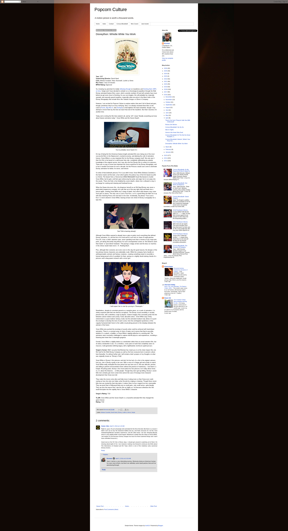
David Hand (114, 412)
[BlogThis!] (121, 410)
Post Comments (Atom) (111, 509)
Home (98, 24)
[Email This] (119, 410)
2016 (166, 94)
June (167, 113)
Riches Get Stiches (171, 124)
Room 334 (167, 298)
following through (125, 89)
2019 (166, 87)
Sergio (133, 412)
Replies (105, 454)
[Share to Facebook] (126, 410)
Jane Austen (145, 24)
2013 (166, 161)
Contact (111, 24)
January (168, 152)
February (168, 149)
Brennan (109, 458)
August (168, 107)
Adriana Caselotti (105, 412)
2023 (166, 76)
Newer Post (100, 506)
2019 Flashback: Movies (180, 234)
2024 (166, 73)
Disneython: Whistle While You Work (176, 143)
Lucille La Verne (126, 412)
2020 (166, 84)
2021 (166, 81)
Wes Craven (134, 24)
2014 (166, 158)
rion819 (147, 525)
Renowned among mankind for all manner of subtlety (180, 270)
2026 (166, 68)
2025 (166, 71)
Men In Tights (169, 130)
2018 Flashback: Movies (180, 210)
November (169, 99)
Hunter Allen (105, 426)
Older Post (153, 506)
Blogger (160, 525)
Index (104, 24)
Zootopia (119, 107)
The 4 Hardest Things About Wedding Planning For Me (180, 301)
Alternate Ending (169, 285)
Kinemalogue (168, 266)
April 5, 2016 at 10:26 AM (123, 458)
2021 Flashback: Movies (180, 222)
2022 (166, 79)
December (169, 97)
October (168, 102)
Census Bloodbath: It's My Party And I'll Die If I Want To (181, 170)
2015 (166, 155)
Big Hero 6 (109, 107)
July (167, 110)
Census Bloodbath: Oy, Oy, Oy (174, 127)
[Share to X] (123, 410)
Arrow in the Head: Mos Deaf (174, 132)
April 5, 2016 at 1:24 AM (117, 426)
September (169, 105)
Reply (103, 450)
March (168, 147)
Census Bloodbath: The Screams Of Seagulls (180, 246)
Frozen (103, 107)
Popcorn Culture (110, 9)
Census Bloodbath (122, 24)
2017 (166, 92)
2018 (166, 89)
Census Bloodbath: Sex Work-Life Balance (180, 183)
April (167, 118)
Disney (120, 412)
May (167, 115)
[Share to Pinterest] (128, 410)
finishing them (147, 89)
